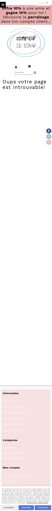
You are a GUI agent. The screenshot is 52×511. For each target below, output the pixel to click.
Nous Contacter (12, 430)
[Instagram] (48, 136)
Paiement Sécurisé (14, 424)
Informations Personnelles (18, 475)
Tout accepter (43, 507)
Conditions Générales (16, 412)
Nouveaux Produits (14, 452)
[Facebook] (48, 130)
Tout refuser (26, 507)
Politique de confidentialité (37, 503)
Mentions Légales (13, 406)
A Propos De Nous (13, 418)
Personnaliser (9, 507)
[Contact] (48, 142)
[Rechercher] (35, 72)
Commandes (10, 481)
